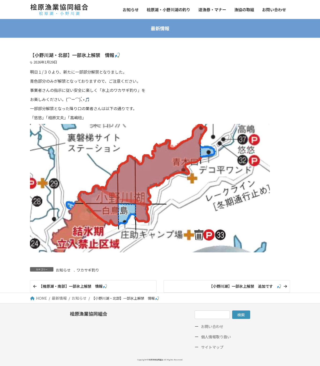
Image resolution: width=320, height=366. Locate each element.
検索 (241, 314)
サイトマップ (212, 347)
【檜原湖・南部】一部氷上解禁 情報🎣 (73, 286)
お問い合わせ (212, 326)
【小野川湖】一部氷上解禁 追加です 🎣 (245, 286)
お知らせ (63, 270)
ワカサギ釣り (88, 270)
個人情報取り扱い (216, 337)
